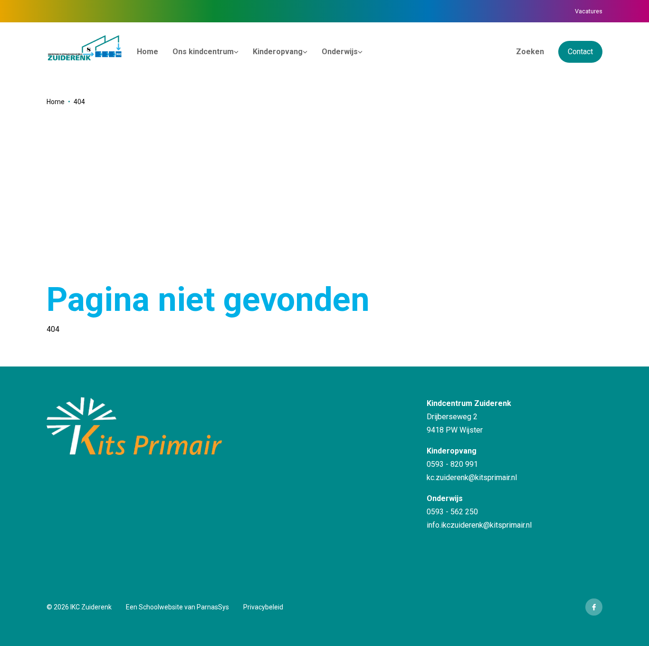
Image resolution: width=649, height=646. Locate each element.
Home (56, 102)
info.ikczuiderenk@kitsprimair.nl (479, 525)
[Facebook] (593, 607)
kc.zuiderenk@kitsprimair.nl (472, 477)
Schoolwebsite (161, 607)
